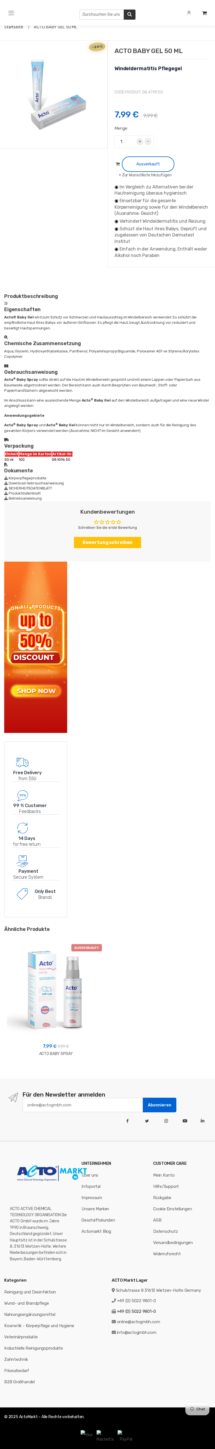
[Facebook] (128, 1121)
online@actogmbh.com (138, 1321)
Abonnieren (159, 1105)
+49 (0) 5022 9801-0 (136, 1300)
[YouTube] (186, 1121)
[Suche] (129, 15)
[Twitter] (148, 1121)
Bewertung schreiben (108, 542)
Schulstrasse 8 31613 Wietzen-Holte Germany (158, 1290)
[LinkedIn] (203, 1121)
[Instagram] (167, 1121)
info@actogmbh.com (136, 1332)
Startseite (13, 26)
